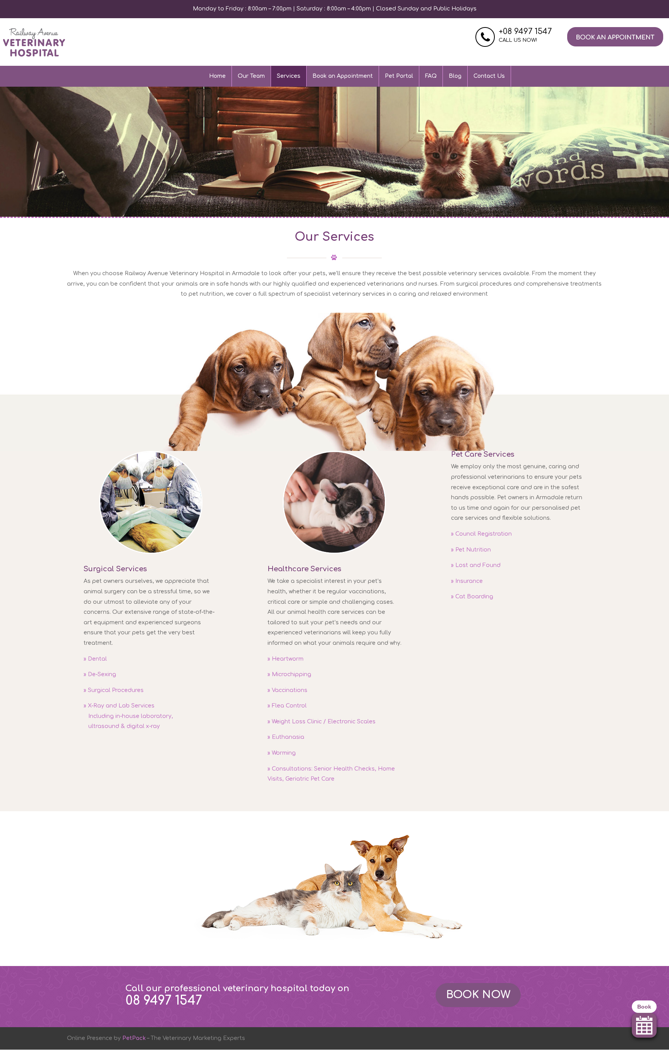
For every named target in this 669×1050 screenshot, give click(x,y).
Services (288, 76)
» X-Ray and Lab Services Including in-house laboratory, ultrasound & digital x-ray (128, 716)
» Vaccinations (287, 690)
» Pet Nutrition (471, 550)
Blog (455, 76)
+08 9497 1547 (525, 31)
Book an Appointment (342, 76)
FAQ (431, 76)
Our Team (251, 76)
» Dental (95, 659)
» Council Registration (481, 534)
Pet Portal (399, 76)
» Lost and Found (476, 565)
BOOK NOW (478, 994)
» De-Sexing (100, 674)
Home (217, 76)
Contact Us (489, 76)
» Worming (282, 753)
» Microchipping (289, 674)
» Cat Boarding (472, 597)
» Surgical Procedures (114, 690)
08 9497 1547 (163, 1000)
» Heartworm (286, 659)
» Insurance (467, 581)
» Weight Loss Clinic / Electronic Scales (322, 722)
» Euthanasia (286, 737)
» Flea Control (287, 706)
